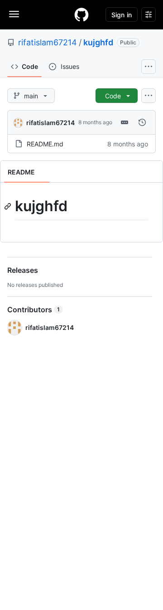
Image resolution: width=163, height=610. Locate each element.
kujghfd (98, 42)
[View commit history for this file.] (142, 122)
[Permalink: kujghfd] (8, 206)
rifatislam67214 (47, 42)
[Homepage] (81, 14)
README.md (45, 144)
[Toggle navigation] (14, 14)
